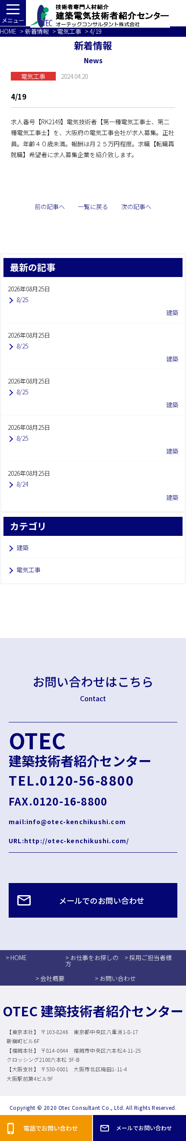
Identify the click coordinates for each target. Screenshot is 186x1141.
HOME (8, 31)
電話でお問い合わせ (50, 1128)
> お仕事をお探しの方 (92, 960)
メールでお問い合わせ (144, 1128)
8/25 (22, 299)
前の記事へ (50, 206)
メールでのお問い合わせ (101, 900)
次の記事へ (136, 206)
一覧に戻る (93, 206)
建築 (22, 547)
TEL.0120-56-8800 (71, 780)
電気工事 (69, 31)
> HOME (16, 957)
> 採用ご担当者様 (148, 957)
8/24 (22, 484)
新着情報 (37, 31)
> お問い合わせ (115, 978)
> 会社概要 (49, 978)
